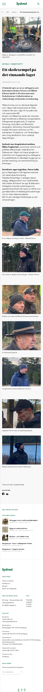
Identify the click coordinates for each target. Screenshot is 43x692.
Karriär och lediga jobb (9, 588)
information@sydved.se (9, 621)
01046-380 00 (7, 619)
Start (3, 12)
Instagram (29, 602)
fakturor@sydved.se (8, 642)
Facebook (29, 600)
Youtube (29, 604)
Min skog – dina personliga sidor (12, 600)
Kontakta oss (6, 583)
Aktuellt (8, 12)
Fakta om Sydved (7, 581)
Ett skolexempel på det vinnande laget (30, 12)
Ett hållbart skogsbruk (9, 605)
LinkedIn (29, 606)
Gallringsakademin (8, 603)
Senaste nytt (15, 12)
